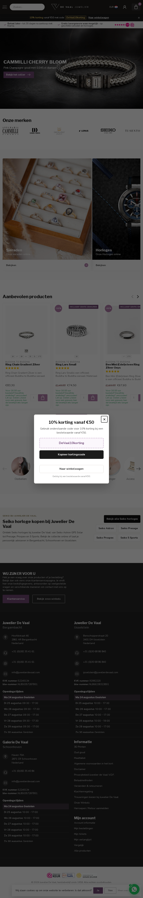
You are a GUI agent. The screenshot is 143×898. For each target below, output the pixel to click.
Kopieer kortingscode (71, 454)
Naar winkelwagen (71, 469)
